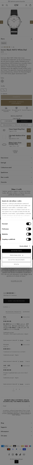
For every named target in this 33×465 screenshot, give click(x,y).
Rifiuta (16, 264)
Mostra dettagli (24, 246)
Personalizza (15, 255)
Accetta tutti (16, 251)
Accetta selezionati (16, 260)
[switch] (28, 229)
